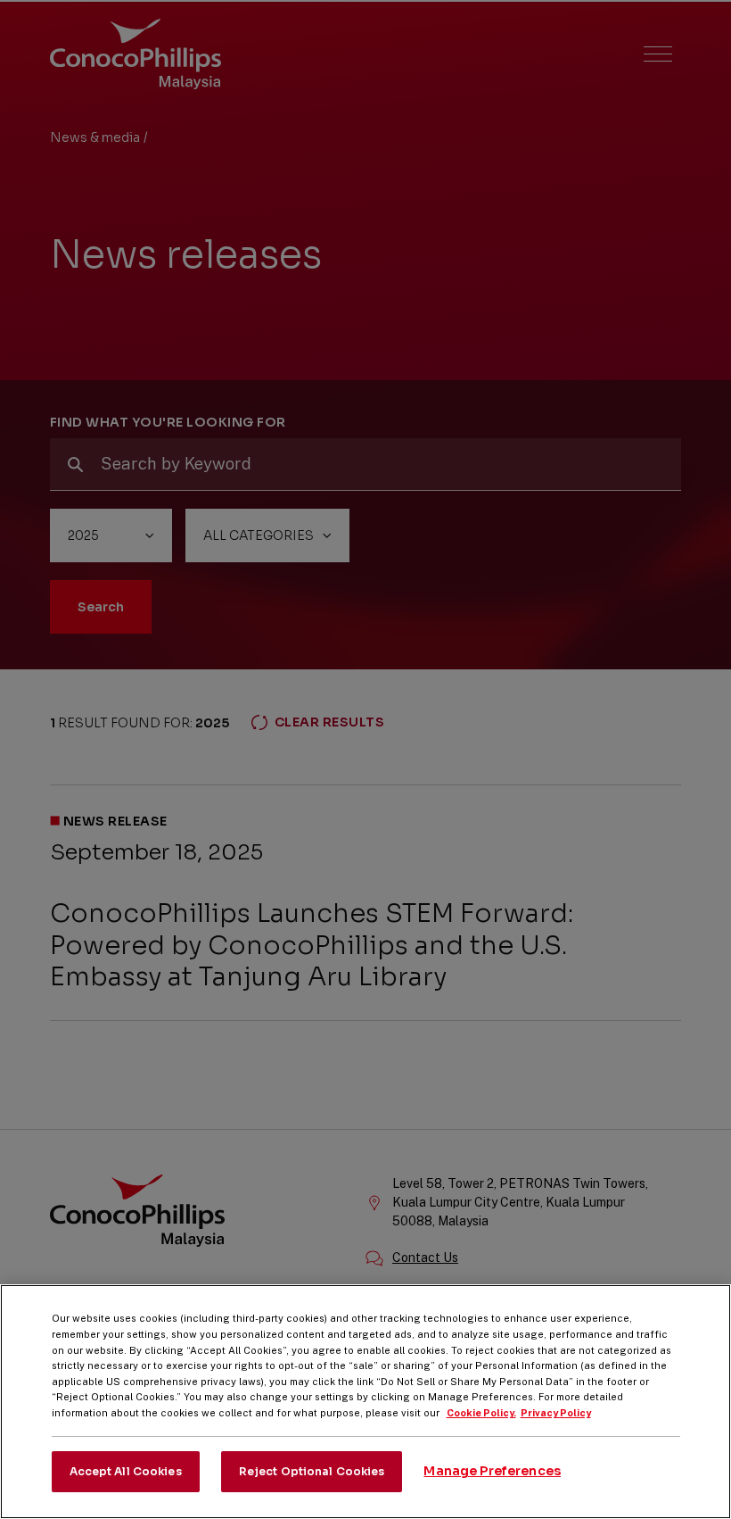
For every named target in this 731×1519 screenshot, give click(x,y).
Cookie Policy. (481, 1412)
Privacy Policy (556, 1412)
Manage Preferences (492, 1471)
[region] (365, 1401)
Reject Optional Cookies (312, 1471)
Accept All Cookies (126, 1471)
